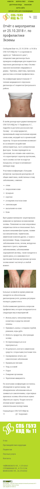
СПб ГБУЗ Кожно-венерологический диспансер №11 (23, 483)
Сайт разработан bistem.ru (9, 486)
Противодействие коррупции (14, 445)
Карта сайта (20, 8)
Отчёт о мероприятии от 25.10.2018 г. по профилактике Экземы (19, 32)
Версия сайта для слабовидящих (21, 11)
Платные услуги (9, 454)
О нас (5, 440)
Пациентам (7, 449)
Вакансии (28, 5)
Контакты (7, 458)
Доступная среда (15, 5)
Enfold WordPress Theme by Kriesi (11, 485)
